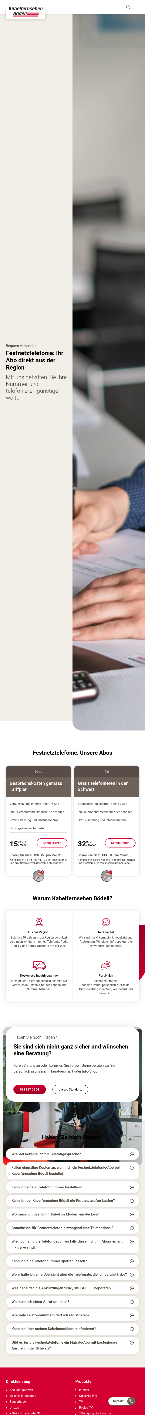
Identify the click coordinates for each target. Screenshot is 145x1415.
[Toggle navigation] (137, 7)
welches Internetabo (22, 1396)
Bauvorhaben (18, 1401)
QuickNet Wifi (87, 1396)
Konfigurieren (52, 843)
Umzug (14, 1407)
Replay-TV (85, 1407)
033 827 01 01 (29, 1089)
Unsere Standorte (70, 1089)
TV (80, 1401)
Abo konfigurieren (21, 1390)
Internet (83, 1390)
